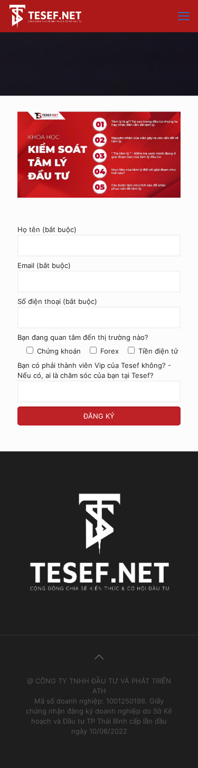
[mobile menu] (184, 16)
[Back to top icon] (99, 657)
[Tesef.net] (45, 16)
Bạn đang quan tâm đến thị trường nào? (82, 337)
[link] (99, 155)
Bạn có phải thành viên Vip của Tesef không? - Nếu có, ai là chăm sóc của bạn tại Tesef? (94, 370)
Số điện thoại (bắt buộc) (57, 301)
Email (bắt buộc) (44, 265)
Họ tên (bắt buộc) (47, 229)
